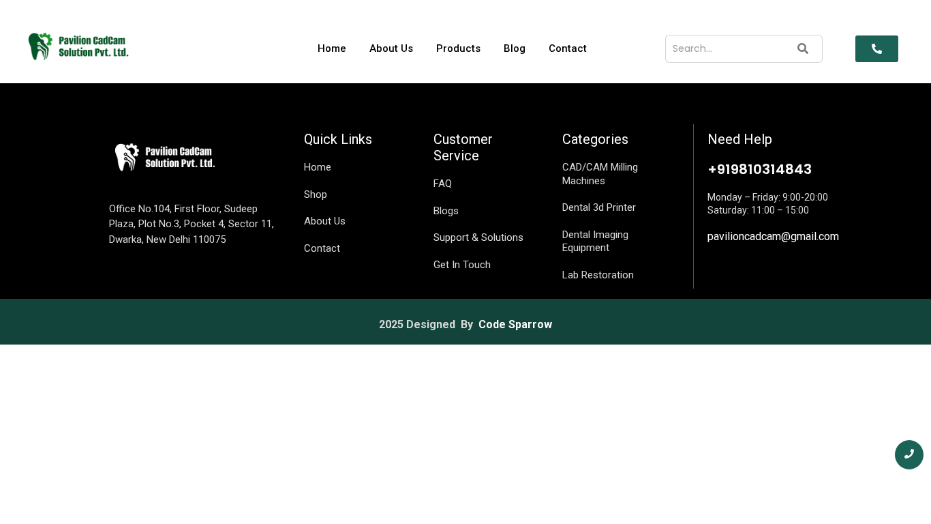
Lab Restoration (598, 275)
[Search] (803, 49)
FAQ (442, 183)
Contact (568, 48)
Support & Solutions (478, 237)
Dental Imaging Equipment (595, 241)
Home (332, 48)
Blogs (446, 211)
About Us (391, 48)
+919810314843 (759, 169)
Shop (315, 194)
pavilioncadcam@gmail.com (773, 236)
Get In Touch (462, 265)
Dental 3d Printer (599, 207)
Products (458, 48)
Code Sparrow (515, 324)
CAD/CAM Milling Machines (600, 174)
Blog (514, 48)
